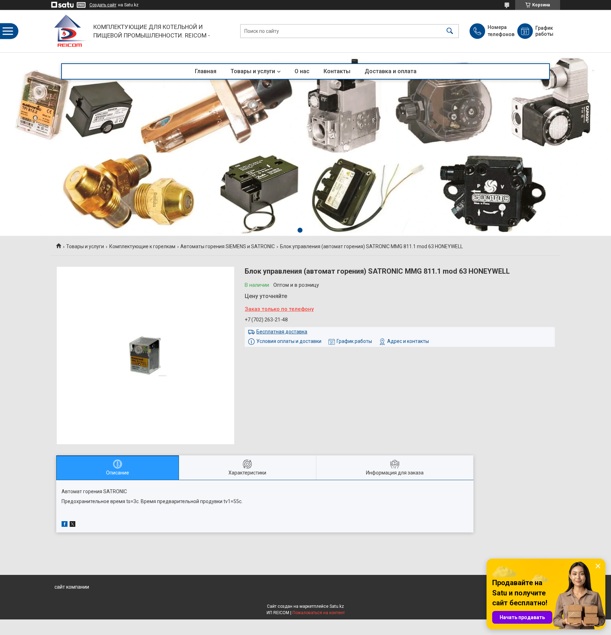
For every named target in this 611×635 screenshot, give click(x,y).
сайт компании (71, 587)
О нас (302, 71)
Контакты (337, 71)
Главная (205, 71)
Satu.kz (337, 606)
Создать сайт (102, 4)
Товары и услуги (253, 71)
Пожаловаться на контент (318, 612)
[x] (72, 525)
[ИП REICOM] (70, 31)
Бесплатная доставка (281, 331)
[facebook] (65, 525)
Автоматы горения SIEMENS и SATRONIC (227, 246)
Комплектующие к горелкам (142, 246)
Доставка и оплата (391, 71)
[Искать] (449, 31)
